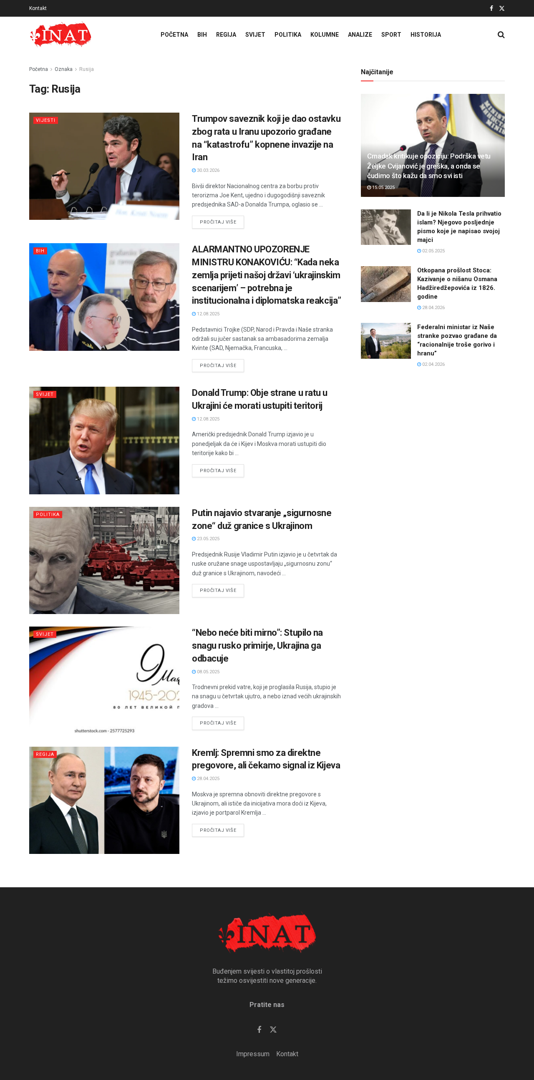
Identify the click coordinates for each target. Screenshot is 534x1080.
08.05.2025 (207, 672)
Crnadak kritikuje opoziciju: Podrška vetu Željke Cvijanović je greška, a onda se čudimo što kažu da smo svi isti (429, 166)
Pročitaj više (222, 220)
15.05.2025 (383, 187)
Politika (288, 34)
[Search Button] (501, 34)
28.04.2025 (207, 778)
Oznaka (64, 69)
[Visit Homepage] (60, 34)
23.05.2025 (207, 538)
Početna (174, 34)
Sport (391, 34)
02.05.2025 (433, 251)
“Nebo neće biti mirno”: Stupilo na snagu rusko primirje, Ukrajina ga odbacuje (257, 645)
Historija (426, 34)
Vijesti (45, 120)
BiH (202, 34)
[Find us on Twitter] (502, 8)
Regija (226, 34)
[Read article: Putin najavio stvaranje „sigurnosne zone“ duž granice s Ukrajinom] (104, 560)
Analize (360, 34)
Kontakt (38, 8)
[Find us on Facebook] (491, 8)
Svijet (255, 34)
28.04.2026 (433, 307)
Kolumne (324, 34)
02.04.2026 (433, 364)
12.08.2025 (207, 314)
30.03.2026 (207, 170)
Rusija (86, 69)
